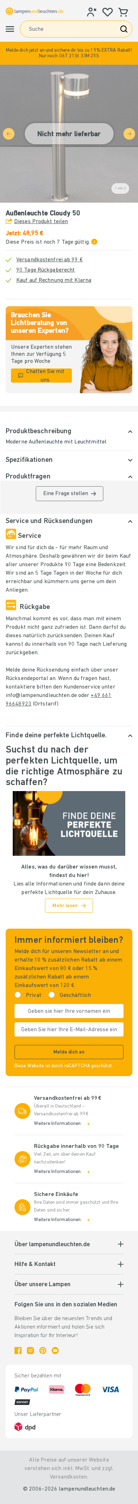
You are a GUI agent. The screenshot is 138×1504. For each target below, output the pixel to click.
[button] (69, 53)
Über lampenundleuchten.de (52, 1245)
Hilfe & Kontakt (35, 1264)
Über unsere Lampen (42, 1285)
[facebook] (18, 1350)
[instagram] (30, 1350)
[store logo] (34, 11)
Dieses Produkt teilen (41, 222)
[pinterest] (42, 1350)
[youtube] (55, 1350)
